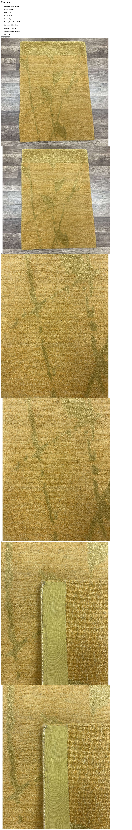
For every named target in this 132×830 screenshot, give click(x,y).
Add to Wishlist (5, 37)
